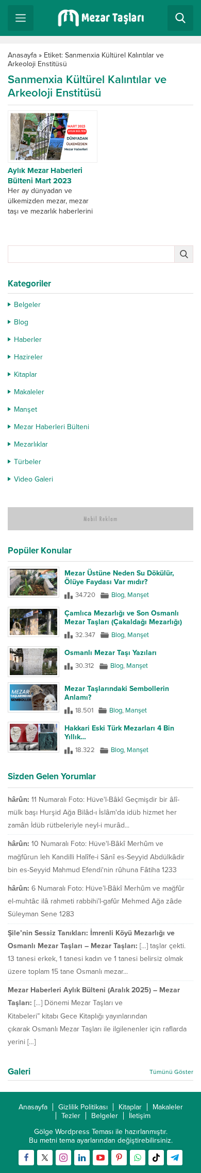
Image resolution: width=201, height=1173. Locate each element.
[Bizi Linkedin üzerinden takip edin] (82, 1157)
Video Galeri (33, 479)
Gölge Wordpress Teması (73, 1131)
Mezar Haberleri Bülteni (51, 426)
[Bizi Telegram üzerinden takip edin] (174, 1157)
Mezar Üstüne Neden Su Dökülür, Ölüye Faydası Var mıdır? (119, 577)
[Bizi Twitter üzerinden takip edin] (45, 1157)
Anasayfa (22, 55)
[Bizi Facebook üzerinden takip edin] (26, 1157)
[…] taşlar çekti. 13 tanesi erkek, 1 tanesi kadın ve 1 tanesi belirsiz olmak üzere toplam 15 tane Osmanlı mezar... (97, 958)
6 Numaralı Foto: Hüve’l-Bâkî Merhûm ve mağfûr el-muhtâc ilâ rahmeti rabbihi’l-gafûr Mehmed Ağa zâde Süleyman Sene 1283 (96, 901)
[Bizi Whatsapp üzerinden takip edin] (137, 1157)
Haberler (28, 339)
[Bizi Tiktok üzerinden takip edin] (156, 1157)
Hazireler (28, 357)
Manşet (25, 409)
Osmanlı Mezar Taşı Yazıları (110, 652)
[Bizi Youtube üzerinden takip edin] (100, 1157)
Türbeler (27, 461)
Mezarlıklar (31, 444)
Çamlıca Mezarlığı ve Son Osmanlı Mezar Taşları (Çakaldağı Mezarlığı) (123, 617)
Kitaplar (25, 374)
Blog (21, 322)
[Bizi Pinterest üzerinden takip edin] (119, 1157)
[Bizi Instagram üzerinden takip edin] (63, 1157)
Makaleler (29, 392)
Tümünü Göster (171, 1071)
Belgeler (27, 304)
